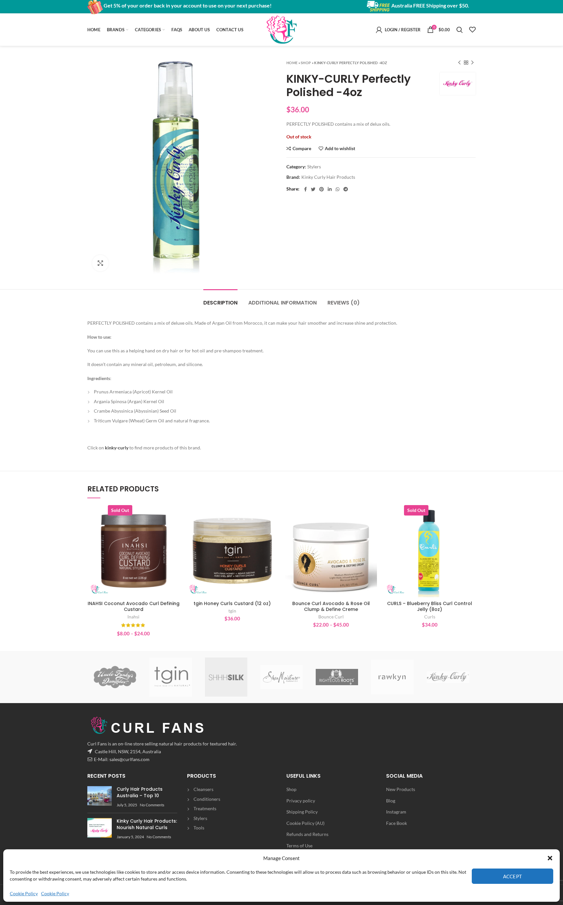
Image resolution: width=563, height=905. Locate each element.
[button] (550, 858)
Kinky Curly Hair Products (328, 177)
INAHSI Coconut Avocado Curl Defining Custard (134, 606)
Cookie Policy (24, 893)
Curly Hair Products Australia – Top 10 (140, 792)
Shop (306, 63)
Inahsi (133, 616)
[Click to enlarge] (100, 263)
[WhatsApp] (337, 189)
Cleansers (203, 789)
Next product (472, 62)
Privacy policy (300, 800)
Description (220, 302)
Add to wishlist (340, 148)
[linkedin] (330, 189)
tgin (232, 611)
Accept (512, 876)
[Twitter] (313, 189)
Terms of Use (299, 845)
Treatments (205, 808)
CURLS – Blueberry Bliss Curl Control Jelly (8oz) (429, 606)
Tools (199, 827)
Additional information (282, 302)
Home (291, 63)
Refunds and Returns (307, 834)
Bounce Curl (331, 616)
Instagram (396, 811)
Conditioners (207, 799)
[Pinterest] (321, 189)
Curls (429, 616)
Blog (390, 800)
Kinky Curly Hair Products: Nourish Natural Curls (147, 824)
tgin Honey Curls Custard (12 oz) (232, 603)
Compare (302, 148)
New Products (400, 789)
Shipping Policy (302, 811)
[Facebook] (305, 189)
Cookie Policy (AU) (305, 823)
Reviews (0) (343, 302)
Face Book (396, 823)
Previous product (459, 62)
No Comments (152, 804)
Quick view (174, 530)
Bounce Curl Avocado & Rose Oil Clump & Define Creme (331, 606)
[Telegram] (345, 189)
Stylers (314, 166)
